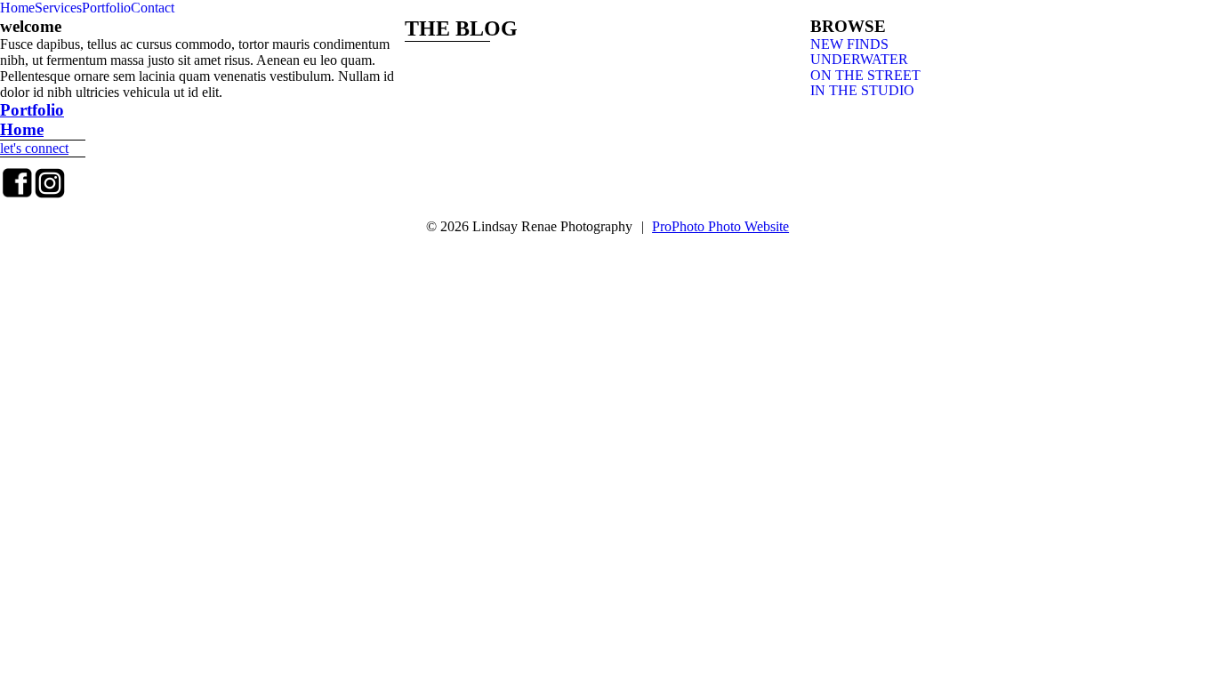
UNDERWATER (859, 59)
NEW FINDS (849, 44)
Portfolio (106, 7)
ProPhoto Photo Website (720, 226)
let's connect (34, 148)
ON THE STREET (865, 75)
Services (58, 7)
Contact (152, 7)
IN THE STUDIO (862, 90)
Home (17, 7)
